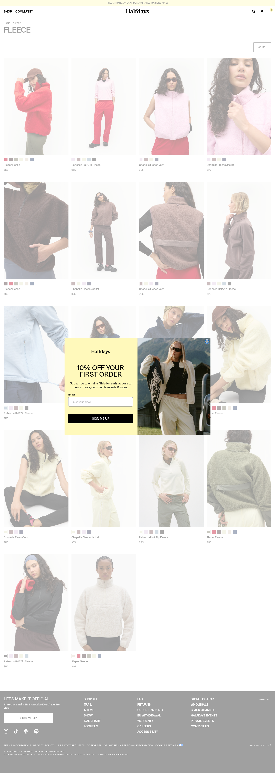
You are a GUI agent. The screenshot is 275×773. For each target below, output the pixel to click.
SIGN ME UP (100, 419)
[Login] (262, 11)
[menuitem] (9, 11)
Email (71, 394)
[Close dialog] (207, 341)
